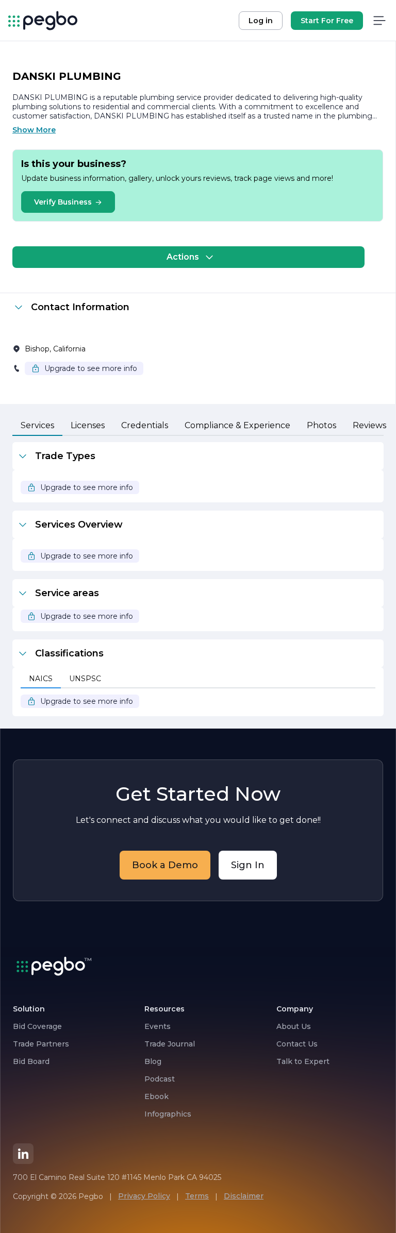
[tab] (37, 426)
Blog (152, 1061)
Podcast (159, 1079)
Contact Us (297, 1044)
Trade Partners (41, 1044)
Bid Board (31, 1061)
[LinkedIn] (23, 1153)
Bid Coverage (37, 1026)
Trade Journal (169, 1044)
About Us (293, 1026)
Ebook (156, 1096)
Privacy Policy (144, 1196)
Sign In (248, 865)
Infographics (167, 1114)
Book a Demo (165, 865)
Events (157, 1026)
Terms (197, 1196)
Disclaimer (243, 1196)
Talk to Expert (302, 1061)
